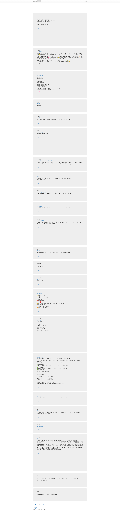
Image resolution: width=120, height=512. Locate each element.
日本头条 (35, 1)
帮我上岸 (38, 250)
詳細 (38, 28)
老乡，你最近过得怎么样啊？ (42, 426)
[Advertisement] (60, 6)
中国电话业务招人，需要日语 (42, 192)
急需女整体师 (39, 265)
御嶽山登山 (39, 117)
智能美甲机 (39, 396)
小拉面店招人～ (40, 51)
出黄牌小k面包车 (40, 75)
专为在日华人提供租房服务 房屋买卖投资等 (45, 160)
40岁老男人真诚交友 (40, 220)
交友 (37, 17)
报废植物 (38, 103)
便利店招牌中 (39, 293)
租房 (37, 410)
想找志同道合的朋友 (40, 132)
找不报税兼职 (39, 206)
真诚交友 (38, 477)
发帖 (86, 1)
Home (39, 1)
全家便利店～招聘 (40, 320)
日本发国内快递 (40, 357)
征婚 (37, 176)
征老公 (38, 438)
